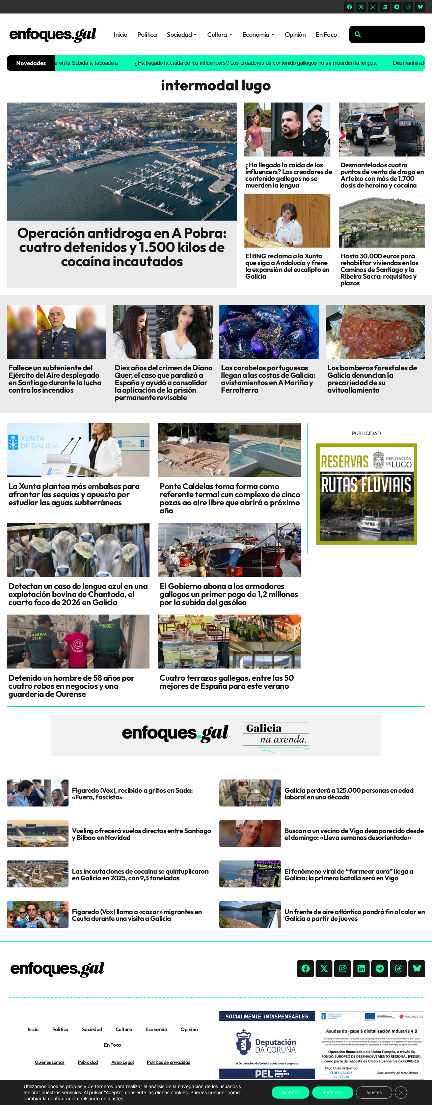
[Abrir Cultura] (231, 34)
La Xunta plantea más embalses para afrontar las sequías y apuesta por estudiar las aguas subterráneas (73, 494)
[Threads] (408, 7)
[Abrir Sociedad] (195, 34)
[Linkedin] (385, 7)
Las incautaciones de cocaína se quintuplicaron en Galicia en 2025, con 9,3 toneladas (140, 874)
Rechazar (332, 1092)
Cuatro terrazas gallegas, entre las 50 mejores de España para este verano (227, 682)
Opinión (189, 1029)
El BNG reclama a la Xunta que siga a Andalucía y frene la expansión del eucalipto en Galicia (287, 266)
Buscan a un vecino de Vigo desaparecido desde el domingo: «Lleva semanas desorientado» (354, 834)
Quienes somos (49, 1062)
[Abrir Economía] (273, 34)
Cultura (124, 1029)
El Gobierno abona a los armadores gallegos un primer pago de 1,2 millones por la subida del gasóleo (229, 594)
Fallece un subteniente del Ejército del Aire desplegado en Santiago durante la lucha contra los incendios (54, 379)
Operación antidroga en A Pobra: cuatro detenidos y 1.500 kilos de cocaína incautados (122, 247)
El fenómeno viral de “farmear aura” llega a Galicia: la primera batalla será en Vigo (349, 874)
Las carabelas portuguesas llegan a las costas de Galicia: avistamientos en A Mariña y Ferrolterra (268, 379)
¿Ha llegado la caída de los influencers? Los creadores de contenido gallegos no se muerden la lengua (225, 63)
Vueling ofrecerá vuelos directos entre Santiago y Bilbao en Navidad (141, 834)
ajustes (115, 1098)
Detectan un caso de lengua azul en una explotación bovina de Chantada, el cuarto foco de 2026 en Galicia (77, 594)
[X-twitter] (361, 7)
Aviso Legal (122, 1062)
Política (60, 1029)
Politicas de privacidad (168, 1062)
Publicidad (88, 1062)
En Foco (112, 1045)
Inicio (33, 1029)
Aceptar (290, 1092)
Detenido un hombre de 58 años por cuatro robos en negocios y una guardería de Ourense (71, 686)
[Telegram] (397, 7)
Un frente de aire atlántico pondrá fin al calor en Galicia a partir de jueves (355, 915)
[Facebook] (349, 7)
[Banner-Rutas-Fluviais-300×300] (366, 543)
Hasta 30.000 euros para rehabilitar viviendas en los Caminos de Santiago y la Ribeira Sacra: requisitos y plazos (379, 269)
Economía (156, 1029)
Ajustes (374, 1092)
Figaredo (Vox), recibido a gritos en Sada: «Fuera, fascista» (132, 793)
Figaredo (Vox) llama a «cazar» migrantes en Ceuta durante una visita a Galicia (137, 915)
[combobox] (387, 34)
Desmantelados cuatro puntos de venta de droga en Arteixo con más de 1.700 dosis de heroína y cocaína (382, 175)
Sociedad (92, 1029)
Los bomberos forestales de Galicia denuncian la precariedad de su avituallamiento (372, 379)
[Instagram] (373, 7)
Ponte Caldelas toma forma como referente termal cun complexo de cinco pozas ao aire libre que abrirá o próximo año (230, 498)
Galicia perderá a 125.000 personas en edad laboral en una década (349, 793)
